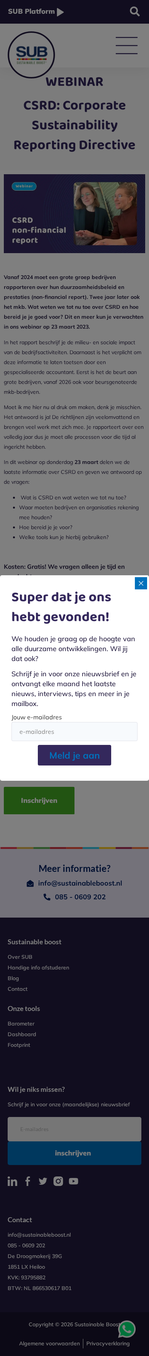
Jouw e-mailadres (36, 717)
